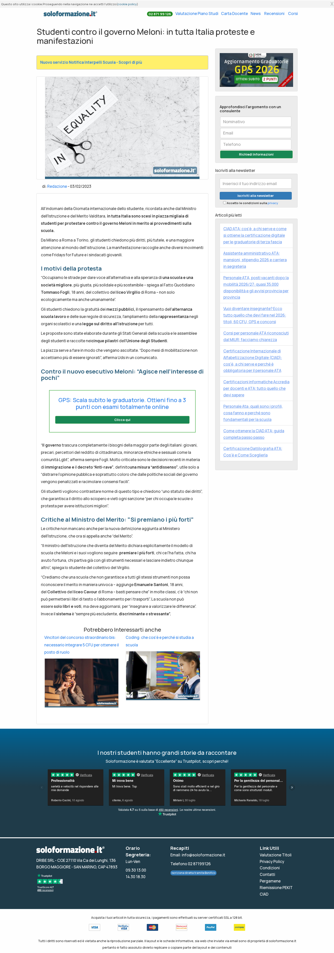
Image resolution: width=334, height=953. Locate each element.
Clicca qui (122, 420)
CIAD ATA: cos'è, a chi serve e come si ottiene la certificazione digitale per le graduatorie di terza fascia (255, 235)
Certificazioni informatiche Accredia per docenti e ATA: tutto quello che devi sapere (256, 388)
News (256, 13)
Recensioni (274, 13)
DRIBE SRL (45, 860)
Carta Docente (234, 13)
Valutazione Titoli (276, 855)
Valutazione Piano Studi (196, 13)
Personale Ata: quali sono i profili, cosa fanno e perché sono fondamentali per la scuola (253, 413)
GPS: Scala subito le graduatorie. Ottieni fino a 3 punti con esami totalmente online (122, 403)
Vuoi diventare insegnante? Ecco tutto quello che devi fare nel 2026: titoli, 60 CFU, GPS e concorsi (254, 315)
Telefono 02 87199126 (190, 863)
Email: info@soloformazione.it (197, 855)
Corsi (293, 13)
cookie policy (127, 4)
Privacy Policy (272, 861)
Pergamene (270, 881)
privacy (273, 203)
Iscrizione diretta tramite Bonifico (193, 873)
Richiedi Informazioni (256, 154)
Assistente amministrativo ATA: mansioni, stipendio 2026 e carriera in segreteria (255, 260)
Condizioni (270, 867)
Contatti (267, 874)
